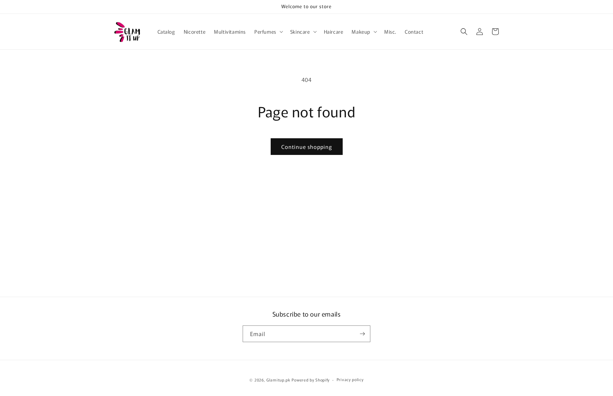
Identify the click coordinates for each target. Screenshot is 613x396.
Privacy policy (350, 379)
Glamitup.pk (278, 380)
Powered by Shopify (311, 380)
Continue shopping (306, 146)
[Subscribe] (362, 333)
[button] (268, 31)
